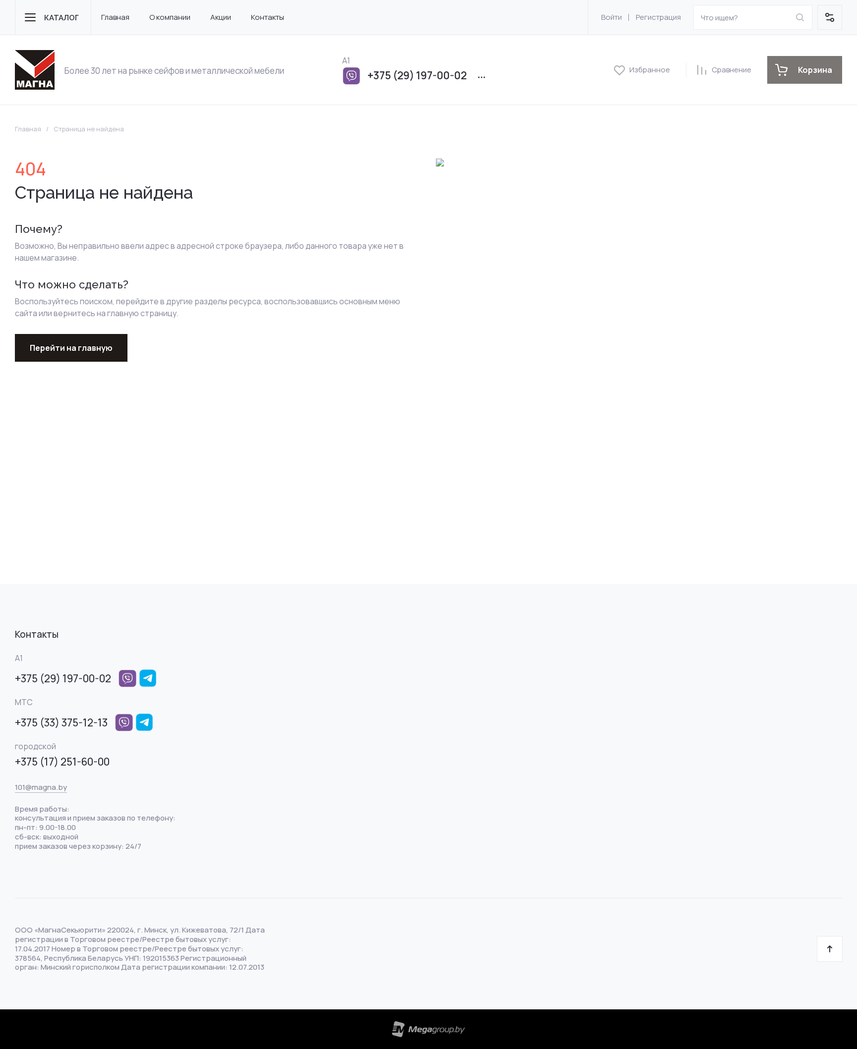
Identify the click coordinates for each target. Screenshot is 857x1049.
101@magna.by (41, 787)
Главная (28, 129)
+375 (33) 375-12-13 (61, 722)
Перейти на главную (71, 347)
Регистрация (658, 17)
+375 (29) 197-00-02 (417, 75)
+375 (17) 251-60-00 (62, 761)
